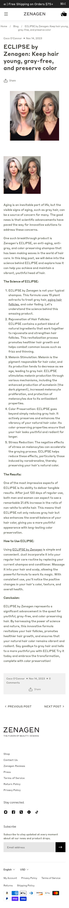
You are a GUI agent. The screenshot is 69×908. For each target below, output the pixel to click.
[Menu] (6, 14)
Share (12, 80)
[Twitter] (21, 812)
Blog (16, 26)
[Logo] (34, 13)
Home (4, 26)
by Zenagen (27, 549)
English (8, 869)
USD (22, 869)
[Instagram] (6, 812)
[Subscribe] (60, 847)
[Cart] (62, 14)
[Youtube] (29, 812)
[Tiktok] (37, 812)
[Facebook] (13, 812)
